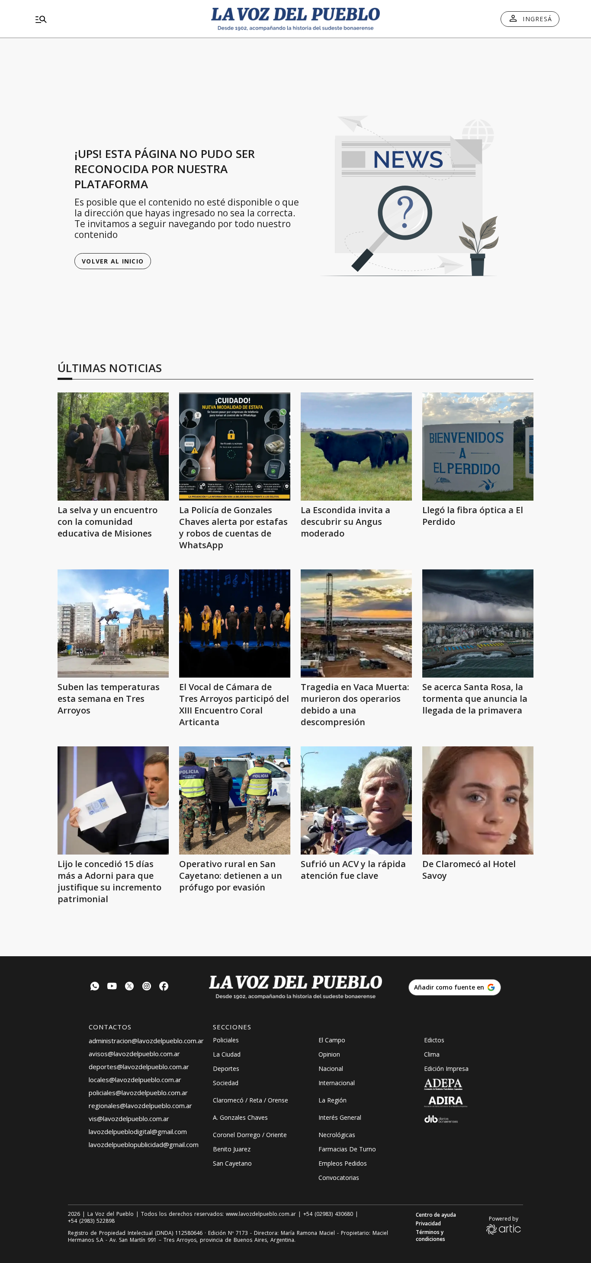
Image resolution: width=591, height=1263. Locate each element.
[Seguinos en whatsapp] (95, 987)
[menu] (116, 19)
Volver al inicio (113, 261)
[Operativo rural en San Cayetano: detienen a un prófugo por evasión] (234, 800)
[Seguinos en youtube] (112, 987)
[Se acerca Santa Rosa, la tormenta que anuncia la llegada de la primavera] (477, 623)
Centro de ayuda (436, 1215)
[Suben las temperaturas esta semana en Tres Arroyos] (113, 623)
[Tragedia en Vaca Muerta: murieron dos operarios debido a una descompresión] (356, 623)
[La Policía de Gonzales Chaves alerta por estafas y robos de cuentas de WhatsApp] (234, 446)
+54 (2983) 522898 (91, 1221)
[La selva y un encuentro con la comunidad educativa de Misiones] (113, 446)
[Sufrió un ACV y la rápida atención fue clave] (356, 800)
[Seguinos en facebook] (164, 987)
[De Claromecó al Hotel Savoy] (477, 800)
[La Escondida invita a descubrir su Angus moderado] (356, 446)
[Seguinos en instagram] (146, 987)
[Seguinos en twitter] (129, 987)
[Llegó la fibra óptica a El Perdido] (477, 446)
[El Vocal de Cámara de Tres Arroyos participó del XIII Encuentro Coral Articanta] (234, 623)
